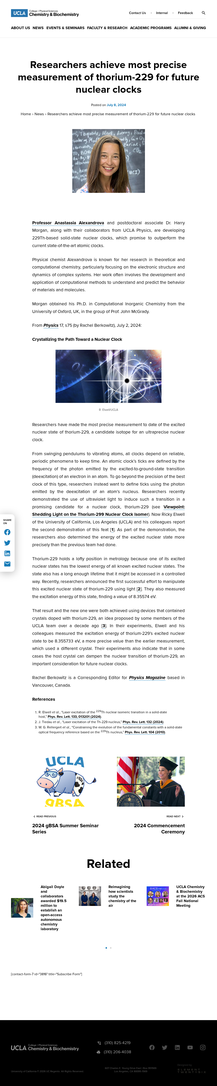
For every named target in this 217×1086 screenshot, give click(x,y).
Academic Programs (151, 28)
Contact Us (137, 13)
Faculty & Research (107, 28)
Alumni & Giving (190, 28)
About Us (20, 28)
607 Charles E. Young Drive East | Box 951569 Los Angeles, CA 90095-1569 (130, 1070)
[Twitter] (7, 542)
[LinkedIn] (7, 553)
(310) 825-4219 (118, 1043)
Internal (162, 13)
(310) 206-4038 (117, 1052)
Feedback (185, 13)
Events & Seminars (65, 28)
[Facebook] (7, 532)
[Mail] (7, 563)
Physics (50, 325)
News (38, 28)
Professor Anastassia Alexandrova (68, 223)
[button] (203, 13)
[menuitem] (20, 27)
